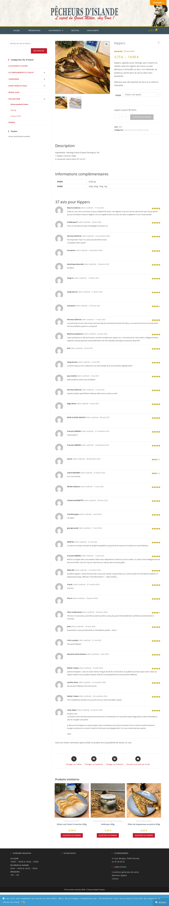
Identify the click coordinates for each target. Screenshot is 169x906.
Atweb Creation (99, 889)
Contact (115, 878)
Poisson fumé (14, 99)
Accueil (16, 30)
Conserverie (13, 79)
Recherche (39, 51)
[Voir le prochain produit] (159, 43)
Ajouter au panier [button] (72, 835)
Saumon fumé (16, 116)
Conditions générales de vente (125, 872)
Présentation (34, 30)
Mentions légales (119, 875)
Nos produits (55, 30)
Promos (11, 122)
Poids (118, 95)
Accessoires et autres (18, 66)
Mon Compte (93, 30)
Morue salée (13, 92)
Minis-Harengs (118, 821)
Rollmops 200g (107, 824)
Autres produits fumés (133, 130)
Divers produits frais (99, 821)
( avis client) (129, 51)
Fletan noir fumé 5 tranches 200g (72, 824)
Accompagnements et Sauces (21, 72)
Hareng (145, 130)
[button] (106, 44)
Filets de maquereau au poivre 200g (144, 824)
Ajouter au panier (142, 117)
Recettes (75, 30)
